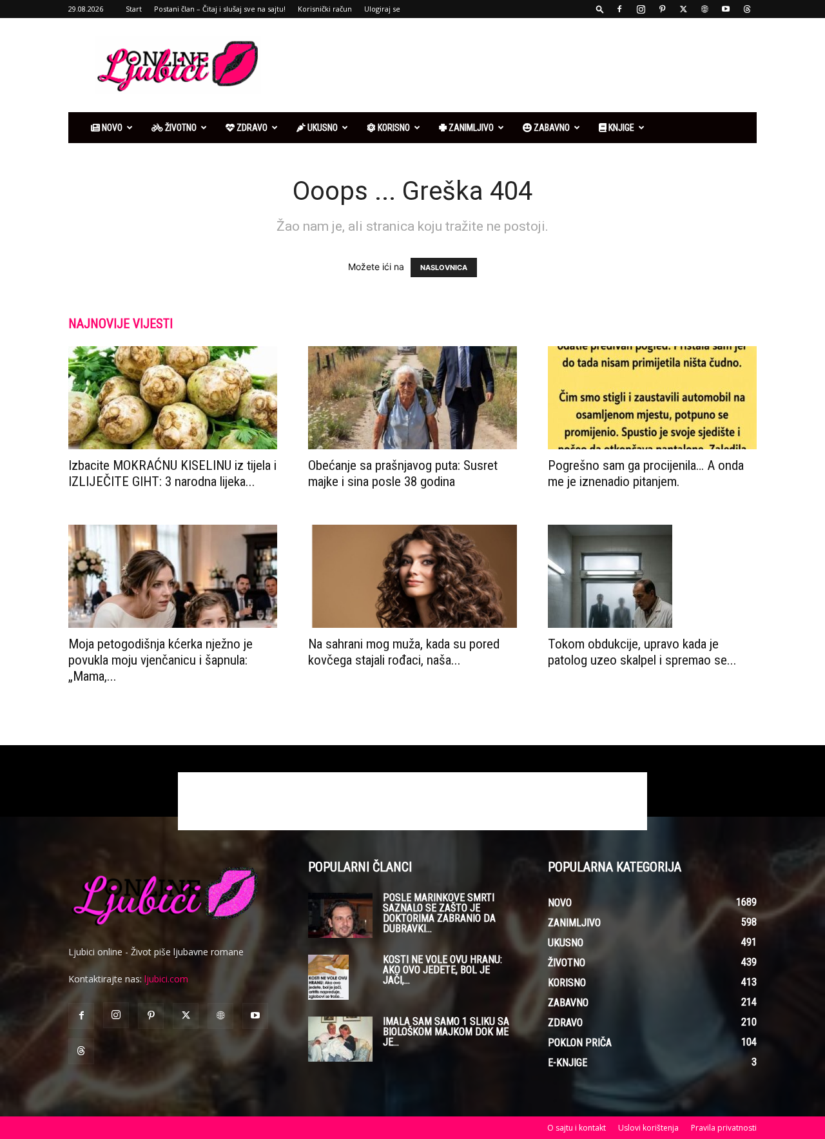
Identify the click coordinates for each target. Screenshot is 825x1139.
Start (134, 9)
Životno (180, 127)
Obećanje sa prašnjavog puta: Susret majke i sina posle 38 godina (403, 473)
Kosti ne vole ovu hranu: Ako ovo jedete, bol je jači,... (442, 969)
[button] (600, 9)
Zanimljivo (470, 127)
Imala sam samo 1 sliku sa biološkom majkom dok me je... (446, 1031)
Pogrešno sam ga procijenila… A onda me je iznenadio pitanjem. (646, 473)
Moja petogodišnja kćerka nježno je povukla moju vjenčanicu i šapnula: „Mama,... (160, 660)
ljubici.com (166, 979)
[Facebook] (619, 9)
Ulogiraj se (382, 9)
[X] (683, 9)
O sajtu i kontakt (576, 1127)
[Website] (704, 9)
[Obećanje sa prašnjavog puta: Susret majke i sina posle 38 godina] (412, 397)
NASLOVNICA (443, 267)
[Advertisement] (522, 65)
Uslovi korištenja (648, 1127)
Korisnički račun (325, 9)
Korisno (393, 127)
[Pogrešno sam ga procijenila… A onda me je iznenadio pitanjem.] (652, 397)
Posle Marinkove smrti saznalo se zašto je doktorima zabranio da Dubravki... (439, 913)
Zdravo (251, 127)
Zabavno (551, 127)
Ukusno (322, 127)
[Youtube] (725, 9)
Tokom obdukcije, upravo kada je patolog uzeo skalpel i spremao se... (642, 652)
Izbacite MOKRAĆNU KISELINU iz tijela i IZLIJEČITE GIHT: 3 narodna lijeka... (172, 473)
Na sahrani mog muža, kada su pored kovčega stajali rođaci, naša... (404, 652)
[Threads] (747, 9)
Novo (111, 127)
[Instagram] (640, 9)
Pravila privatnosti (724, 1127)
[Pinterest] (662, 9)
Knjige (620, 127)
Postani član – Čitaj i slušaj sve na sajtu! (220, 9)
